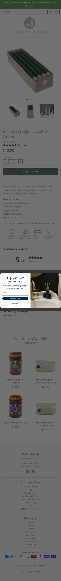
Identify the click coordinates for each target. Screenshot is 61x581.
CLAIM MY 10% (15, 298)
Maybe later (15, 303)
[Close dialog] (59, 275)
